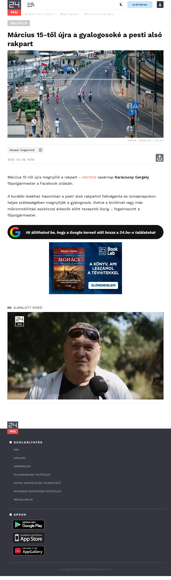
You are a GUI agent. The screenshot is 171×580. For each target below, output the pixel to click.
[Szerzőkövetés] (40, 150)
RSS (16, 449)
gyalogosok (71, 14)
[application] (85, 355)
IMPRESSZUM (22, 466)
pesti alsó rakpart (41, 14)
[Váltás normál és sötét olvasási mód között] (121, 4)
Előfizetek (140, 5)
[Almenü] (30, 4)
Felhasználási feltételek (32, 474)
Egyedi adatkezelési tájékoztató (37, 483)
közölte (89, 177)
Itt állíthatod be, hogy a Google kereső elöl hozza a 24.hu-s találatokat (90, 232)
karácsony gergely (100, 14)
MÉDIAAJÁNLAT (23, 499)
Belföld (18, 23)
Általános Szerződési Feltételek (37, 491)
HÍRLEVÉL (20, 458)
